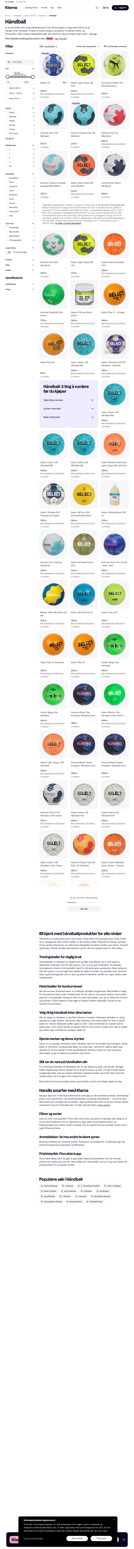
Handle (44, 8)
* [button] (52, 94)
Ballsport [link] (42, 16)
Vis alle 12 (9, 138)
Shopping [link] (18, 16)
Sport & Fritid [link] (30, 16)
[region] (67, 1530)
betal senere (104, 1105)
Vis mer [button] (84, 908)
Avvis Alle (77, 1538)
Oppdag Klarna (31, 8)
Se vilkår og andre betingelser (68, 223)
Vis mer (93, 34)
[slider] (7, 77)
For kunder (9, 2)
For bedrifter (21, 2)
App (52, 8)
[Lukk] (114, 1520)
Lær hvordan (60, 38)
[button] (106, 8)
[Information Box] (56, 46)
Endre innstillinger (33, 1538)
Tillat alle (101, 1538)
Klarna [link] (8, 16)
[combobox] (87, 46)
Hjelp (59, 8)
